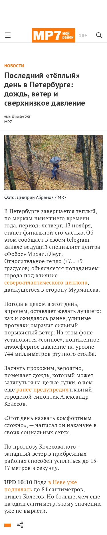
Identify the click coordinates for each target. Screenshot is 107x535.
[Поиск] (99, 35)
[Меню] (7, 35)
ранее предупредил (42, 389)
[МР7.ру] (53, 35)
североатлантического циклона (46, 282)
